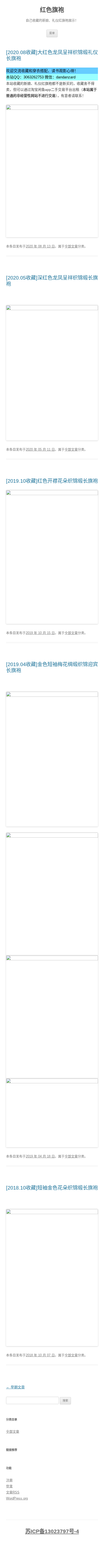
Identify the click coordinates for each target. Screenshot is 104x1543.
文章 (12, 1492)
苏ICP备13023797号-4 (52, 1531)
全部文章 (71, 246)
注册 (9, 1480)
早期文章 (15, 1387)
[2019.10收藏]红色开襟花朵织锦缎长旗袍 (52, 481)
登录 (9, 1486)
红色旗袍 (52, 9)
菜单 (52, 33)
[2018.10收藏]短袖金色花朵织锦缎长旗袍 (52, 1188)
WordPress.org (17, 1498)
